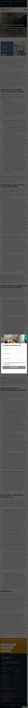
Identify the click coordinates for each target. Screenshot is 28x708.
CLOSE (25, 337)
